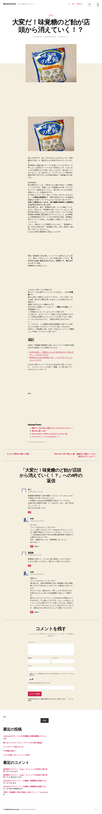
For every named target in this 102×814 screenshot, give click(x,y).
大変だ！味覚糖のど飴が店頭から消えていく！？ (21, 792)
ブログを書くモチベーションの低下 (16, 755)
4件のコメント (64, 36)
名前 (30, 658)
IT (69, 4)
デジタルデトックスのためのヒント (46, 437)
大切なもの (33, 442)
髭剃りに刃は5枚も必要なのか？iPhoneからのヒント (52, 428)
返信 (29, 512)
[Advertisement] (41, 101)
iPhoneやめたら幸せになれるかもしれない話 (49, 434)
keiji (41, 36)
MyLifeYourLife (9, 4)
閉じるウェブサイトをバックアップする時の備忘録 (22, 743)
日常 (38, 442)
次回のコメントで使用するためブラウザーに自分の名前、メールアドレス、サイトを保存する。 (51, 674)
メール (54, 658)
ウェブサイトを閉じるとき (13, 747)
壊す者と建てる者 (39, 431)
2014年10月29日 (51, 36)
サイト (30, 666)
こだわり (51, 15)
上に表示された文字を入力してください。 (40, 683)
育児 (73, 4)
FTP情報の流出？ (9, 751)
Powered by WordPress (28, 809)
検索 (4, 716)
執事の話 (79, 4)
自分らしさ (43, 442)
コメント (31, 642)
